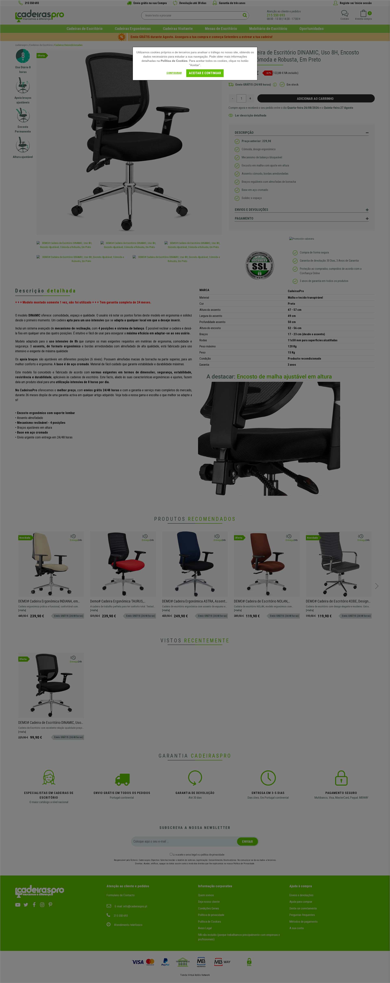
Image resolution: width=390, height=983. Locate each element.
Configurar (174, 72)
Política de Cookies (174, 60)
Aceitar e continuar (205, 73)
